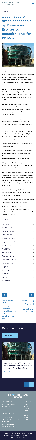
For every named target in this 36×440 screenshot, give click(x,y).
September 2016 (9, 242)
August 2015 (7, 267)
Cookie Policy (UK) (8, 426)
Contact (27, 419)
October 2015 (8, 263)
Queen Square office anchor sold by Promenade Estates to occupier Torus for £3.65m (18, 366)
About (26, 404)
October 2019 (8, 231)
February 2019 (8, 235)
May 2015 (6, 277)
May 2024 (6, 224)
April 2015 (6, 281)
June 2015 (6, 274)
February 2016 (8, 256)
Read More (8, 372)
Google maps (8, 414)
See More (8, 335)
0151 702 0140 (7, 417)
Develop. (27, 408)
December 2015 (9, 260)
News (26, 417)
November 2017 (8, 238)
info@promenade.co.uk (11, 419)
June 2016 (6, 246)
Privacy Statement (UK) (9, 424)
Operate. (27, 413)
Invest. (26, 406)
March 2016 (7, 253)
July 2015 (6, 270)
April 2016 (6, 249)
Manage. (27, 410)
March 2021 (7, 228)
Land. (26, 415)
